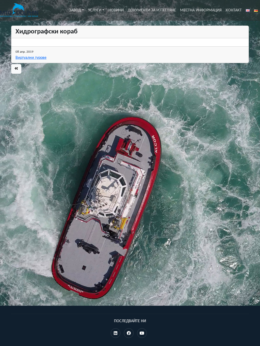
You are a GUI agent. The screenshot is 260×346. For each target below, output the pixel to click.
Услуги (94, 10)
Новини (116, 10)
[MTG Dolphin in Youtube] (142, 334)
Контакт (234, 10)
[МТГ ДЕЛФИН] (19, 10)
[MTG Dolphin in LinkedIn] (115, 334)
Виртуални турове (30, 58)
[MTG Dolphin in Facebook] (129, 334)
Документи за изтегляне (152, 10)
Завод (75, 10)
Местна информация (201, 10)
